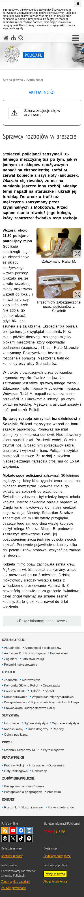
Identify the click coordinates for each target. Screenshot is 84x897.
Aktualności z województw (43, 647)
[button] (75, 38)
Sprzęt (49, 691)
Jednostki (10, 680)
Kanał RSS (5, 830)
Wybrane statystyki (65, 723)
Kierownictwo (31, 680)
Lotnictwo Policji (33, 659)
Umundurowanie (15, 697)
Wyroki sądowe (54, 750)
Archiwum (54, 792)
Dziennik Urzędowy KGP (21, 750)
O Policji (8, 672)
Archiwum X (12, 653)
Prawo (7, 742)
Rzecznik (10, 807)
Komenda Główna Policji (21, 685)
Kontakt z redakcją (12, 855)
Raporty (58, 729)
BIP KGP (60, 831)
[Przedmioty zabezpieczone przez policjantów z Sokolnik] (59, 283)
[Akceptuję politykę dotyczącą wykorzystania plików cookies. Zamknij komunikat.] (78, 3)
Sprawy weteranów (60, 807)
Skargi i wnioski (32, 807)
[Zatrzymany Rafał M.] (59, 242)
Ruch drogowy (35, 653)
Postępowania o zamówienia (24, 786)
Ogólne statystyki (36, 723)
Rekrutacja (39, 771)
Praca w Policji (13, 757)
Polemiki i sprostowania (20, 664)
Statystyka (10, 715)
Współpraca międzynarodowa (53, 697)
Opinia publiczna (16, 734)
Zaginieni (10, 659)
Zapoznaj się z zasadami (15, 881)
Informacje (11, 723)
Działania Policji (14, 639)
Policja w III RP (14, 691)
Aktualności (35, 79)
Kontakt (8, 799)
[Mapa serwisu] (13, 37)
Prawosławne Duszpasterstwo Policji (29, 708)
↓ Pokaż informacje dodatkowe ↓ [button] (42, 621)
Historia (35, 691)
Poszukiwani (59, 653)
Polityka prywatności (13, 887)
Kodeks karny (13, 729)
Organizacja (51, 685)
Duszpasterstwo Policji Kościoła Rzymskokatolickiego (41, 702)
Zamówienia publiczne (18, 778)
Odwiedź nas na (13, 830)
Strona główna (13, 79)
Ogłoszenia (56, 765)
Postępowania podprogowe (23, 792)
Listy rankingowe (16, 771)
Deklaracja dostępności (57, 855)
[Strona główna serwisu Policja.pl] (6, 37)
